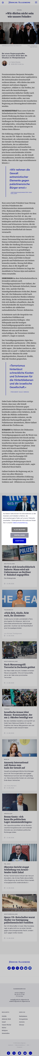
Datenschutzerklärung (20, 523)
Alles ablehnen (19, 530)
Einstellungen (19, 535)
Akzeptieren (19, 541)
